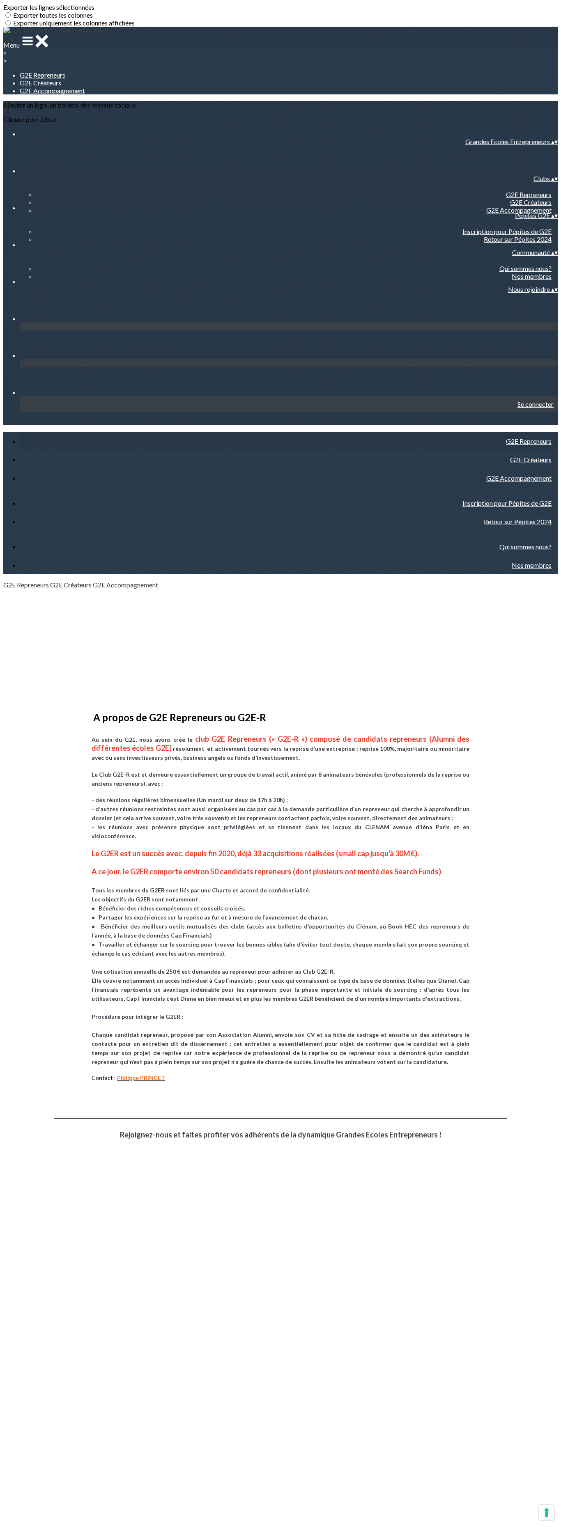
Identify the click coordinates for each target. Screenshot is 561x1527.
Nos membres (532, 276)
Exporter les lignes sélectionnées (48, 7)
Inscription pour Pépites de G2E (507, 231)
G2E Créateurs (40, 83)
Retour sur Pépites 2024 (518, 239)
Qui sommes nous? (525, 268)
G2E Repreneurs (42, 75)
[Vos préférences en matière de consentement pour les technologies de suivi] (546, 1512)
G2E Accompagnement (52, 90)
